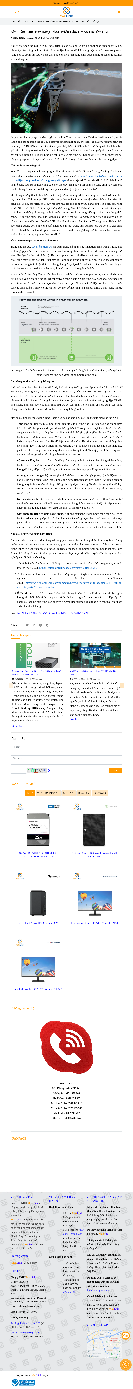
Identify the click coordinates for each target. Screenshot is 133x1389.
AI (23, 613)
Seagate (31, 1323)
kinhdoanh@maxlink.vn (99, 1290)
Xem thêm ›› (18, 726)
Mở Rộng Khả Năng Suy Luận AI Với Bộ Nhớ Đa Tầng (93, 673)
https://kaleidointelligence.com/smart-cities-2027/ (68, 567)
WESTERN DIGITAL (48, 793)
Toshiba (23, 1323)
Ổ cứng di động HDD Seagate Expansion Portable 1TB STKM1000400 (95, 855)
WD (38, 1323)
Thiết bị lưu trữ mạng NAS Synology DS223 (38, 923)
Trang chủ (15, 21)
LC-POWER (100, 793)
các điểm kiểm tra (42, 246)
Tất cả (30, 793)
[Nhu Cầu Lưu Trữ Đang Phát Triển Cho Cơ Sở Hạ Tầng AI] (66, 12)
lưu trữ (28, 613)
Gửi (116, 770)
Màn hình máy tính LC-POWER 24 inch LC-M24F (38, 989)
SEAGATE (68, 793)
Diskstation (84, 793)
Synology (15, 1323)
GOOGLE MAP (97, 1325)
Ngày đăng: (18, 38)
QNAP (13, 1333)
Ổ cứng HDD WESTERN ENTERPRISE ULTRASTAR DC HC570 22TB (38, 855)
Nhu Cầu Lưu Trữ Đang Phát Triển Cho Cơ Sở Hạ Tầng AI (60, 613)
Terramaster (23, 1333)
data (18, 613)
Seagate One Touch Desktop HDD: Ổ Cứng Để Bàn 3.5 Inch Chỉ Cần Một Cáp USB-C (37, 673)
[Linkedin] (34, 625)
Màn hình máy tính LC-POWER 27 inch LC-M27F (94, 923)
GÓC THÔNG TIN (33, 21)
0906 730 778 (72, 3)
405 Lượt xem (52, 38)
